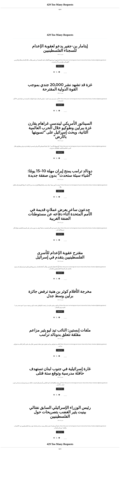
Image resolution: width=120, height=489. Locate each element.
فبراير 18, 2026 (60, 420)
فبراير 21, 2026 (60, 54)
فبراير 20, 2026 (60, 179)
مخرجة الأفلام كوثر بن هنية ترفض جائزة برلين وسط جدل (60, 293)
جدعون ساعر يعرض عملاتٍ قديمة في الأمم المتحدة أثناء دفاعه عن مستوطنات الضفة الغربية (60, 214)
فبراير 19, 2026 (60, 338)
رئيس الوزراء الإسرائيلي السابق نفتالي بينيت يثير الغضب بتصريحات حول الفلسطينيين (60, 412)
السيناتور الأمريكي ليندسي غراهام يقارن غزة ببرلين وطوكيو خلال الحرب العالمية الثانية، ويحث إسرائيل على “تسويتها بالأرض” (60, 130)
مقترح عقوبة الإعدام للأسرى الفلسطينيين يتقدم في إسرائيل (60, 254)
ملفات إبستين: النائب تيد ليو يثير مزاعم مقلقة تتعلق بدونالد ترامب (60, 332)
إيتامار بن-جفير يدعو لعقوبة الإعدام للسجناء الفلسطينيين (60, 48)
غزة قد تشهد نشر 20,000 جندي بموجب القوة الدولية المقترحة (60, 86)
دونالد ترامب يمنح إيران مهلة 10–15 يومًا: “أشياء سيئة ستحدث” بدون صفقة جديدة (60, 173)
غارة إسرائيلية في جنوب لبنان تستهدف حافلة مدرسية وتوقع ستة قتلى (60, 370)
